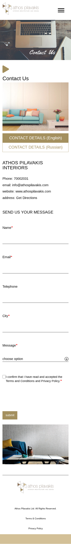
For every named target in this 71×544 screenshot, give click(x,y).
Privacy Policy (35, 528)
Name (6, 227)
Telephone (10, 286)
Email (6, 257)
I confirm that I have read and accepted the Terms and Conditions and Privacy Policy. (34, 379)
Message (9, 345)
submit (10, 415)
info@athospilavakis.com (30, 185)
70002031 (21, 178)
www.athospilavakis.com (33, 191)
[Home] (20, 8)
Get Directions (26, 198)
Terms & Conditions (35, 518)
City (5, 316)
